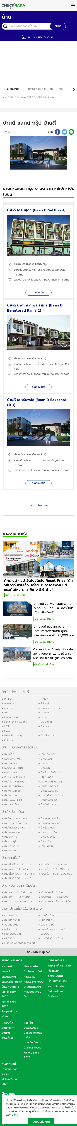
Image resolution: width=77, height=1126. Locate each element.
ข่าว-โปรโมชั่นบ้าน (15, 595)
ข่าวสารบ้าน (10, 915)
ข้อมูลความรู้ (47, 925)
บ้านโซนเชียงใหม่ (50, 791)
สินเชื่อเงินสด (31, 1028)
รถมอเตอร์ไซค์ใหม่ (12, 982)
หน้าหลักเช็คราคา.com (59, 966)
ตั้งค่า (15, 1115)
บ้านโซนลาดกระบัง (14, 782)
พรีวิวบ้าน (9, 938)
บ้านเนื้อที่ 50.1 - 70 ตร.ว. (18, 869)
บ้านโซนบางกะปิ (49, 786)
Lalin (43, 731)
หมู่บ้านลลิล (47, 777)
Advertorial (11, 929)
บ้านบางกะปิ (10, 837)
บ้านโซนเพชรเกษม (14, 786)
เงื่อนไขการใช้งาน (57, 981)
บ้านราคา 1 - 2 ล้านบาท (54, 892)
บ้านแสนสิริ (47, 763)
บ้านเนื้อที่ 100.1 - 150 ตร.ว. (19, 874)
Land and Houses (15, 722)
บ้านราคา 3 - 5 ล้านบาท (54, 897)
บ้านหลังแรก (47, 754)
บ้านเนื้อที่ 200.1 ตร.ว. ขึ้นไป (19, 878)
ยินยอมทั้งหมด (41, 1121)
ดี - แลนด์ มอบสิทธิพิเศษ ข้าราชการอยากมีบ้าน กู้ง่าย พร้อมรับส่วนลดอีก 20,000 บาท (53, 631)
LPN (6, 726)
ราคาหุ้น (6, 1033)
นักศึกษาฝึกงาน (56, 991)
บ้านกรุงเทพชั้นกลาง (15, 823)
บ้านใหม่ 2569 (48, 804)
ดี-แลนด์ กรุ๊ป (39, 264)
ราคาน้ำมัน (7, 1038)
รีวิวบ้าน (45, 934)
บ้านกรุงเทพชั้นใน (50, 818)
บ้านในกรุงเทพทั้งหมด (16, 818)
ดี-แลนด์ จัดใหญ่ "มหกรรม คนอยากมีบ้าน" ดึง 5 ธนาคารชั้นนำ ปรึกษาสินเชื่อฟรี (53, 608)
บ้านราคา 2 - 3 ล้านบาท (17, 897)
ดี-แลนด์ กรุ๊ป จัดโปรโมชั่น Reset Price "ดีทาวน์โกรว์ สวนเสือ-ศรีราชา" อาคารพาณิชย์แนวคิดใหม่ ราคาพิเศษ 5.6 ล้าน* (39, 585)
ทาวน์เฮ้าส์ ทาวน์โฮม (40, 89)
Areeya (8, 708)
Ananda (9, 703)
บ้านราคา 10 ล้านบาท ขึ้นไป (56, 901)
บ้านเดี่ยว (9, 754)
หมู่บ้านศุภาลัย (11, 772)
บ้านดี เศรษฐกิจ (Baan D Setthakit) (36, 210)
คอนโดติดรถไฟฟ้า (34, 982)
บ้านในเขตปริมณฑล (14, 828)
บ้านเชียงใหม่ (47, 846)
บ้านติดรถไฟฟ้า (12, 804)
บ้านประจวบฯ (11, 846)
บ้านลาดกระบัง (49, 832)
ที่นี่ (69, 1108)
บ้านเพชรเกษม (12, 832)
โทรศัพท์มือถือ (9, 1069)
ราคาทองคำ (8, 1028)
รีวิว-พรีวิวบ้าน (12, 934)
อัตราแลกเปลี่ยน (33, 1048)
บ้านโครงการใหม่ (33, 971)
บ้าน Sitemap (36, 952)
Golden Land (49, 735)
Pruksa (8, 699)
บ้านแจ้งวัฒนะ (48, 837)
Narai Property (13, 735)
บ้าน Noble (10, 763)
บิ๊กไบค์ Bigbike (10, 987)
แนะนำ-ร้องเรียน (57, 986)
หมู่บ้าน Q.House (14, 768)
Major (7, 731)
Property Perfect (51, 708)
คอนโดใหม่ (29, 977)
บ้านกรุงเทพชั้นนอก (51, 823)
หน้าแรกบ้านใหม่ (12, 89)
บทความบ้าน (47, 920)
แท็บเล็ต (6, 1074)
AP (6, 712)
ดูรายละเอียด (38, 292)
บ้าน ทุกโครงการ (38, 506)
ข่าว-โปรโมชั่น (48, 915)
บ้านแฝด (45, 768)
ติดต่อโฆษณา (55, 976)
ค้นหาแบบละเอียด (38, 37)
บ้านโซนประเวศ (49, 800)
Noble (44, 699)
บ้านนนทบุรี (10, 841)
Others (8, 740)
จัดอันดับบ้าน (11, 925)
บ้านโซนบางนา (12, 795)
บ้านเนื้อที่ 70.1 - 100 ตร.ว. (56, 869)
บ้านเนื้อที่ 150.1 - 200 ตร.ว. (57, 874)
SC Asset (46, 722)
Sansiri (45, 717)
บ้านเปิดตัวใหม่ (12, 920)
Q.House (46, 712)
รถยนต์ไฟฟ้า (9, 977)
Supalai (45, 726)
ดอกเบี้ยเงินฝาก (32, 1042)
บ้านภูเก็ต (46, 841)
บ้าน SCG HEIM (13, 800)
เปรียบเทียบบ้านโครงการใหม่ (19, 943)
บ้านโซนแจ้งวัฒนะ (51, 772)
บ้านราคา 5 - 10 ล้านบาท (18, 901)
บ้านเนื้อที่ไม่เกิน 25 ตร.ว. (18, 864)
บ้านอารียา (46, 759)
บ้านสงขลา (10, 850)
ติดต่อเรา (53, 996)
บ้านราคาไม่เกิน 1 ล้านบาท (18, 892)
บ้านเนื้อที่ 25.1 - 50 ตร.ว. (55, 864)
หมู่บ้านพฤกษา (12, 759)
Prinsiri (45, 703)
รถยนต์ (6, 971)
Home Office (12, 791)
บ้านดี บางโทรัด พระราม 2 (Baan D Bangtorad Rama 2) (35, 308)
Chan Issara (11, 717)
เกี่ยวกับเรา (53, 971)
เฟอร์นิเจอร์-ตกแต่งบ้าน (54, 929)
